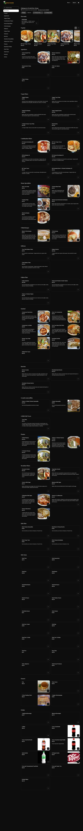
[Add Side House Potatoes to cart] (78, 672)
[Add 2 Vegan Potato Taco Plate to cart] (48, 132)
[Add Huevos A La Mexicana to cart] (78, 504)
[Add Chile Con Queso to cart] (78, 75)
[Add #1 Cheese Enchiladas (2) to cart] (48, 151)
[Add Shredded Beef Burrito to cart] (78, 379)
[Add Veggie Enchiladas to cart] (48, 119)
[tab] (23, 12)
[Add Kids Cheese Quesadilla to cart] (48, 535)
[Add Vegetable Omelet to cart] (78, 478)
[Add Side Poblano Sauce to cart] (78, 606)
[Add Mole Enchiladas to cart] (48, 222)
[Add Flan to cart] (48, 691)
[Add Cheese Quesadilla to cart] (78, 410)
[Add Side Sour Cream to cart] (48, 633)
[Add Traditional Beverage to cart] (48, 722)
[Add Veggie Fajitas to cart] (48, 106)
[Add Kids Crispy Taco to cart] (48, 549)
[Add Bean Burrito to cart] (78, 132)
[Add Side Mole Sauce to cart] (48, 620)
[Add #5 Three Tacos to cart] (48, 177)
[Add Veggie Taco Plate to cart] (78, 106)
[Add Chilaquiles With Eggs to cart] (48, 504)
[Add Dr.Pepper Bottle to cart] (78, 762)
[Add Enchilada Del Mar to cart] (78, 347)
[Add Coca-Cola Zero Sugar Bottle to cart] (78, 748)
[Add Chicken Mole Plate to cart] (78, 195)
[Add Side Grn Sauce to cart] (48, 606)
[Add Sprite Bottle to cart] (48, 762)
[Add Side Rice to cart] (48, 580)
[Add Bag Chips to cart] (78, 659)
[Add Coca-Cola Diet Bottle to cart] (48, 748)
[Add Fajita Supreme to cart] (48, 289)
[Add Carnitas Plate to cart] (48, 208)
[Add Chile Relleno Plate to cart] (48, 271)
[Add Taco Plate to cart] (48, 428)
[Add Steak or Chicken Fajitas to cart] (48, 303)
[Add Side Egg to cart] (78, 633)
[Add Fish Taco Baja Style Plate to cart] (78, 334)
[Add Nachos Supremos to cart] (78, 61)
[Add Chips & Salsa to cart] (48, 88)
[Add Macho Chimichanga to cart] (48, 240)
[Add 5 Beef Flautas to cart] (48, 446)
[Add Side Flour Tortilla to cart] (48, 646)
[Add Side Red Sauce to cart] (78, 593)
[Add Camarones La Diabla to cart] (48, 334)
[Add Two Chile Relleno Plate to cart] (48, 258)
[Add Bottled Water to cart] (48, 788)
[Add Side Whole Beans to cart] (48, 593)
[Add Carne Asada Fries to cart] (71, 40)
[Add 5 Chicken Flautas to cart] (48, 459)
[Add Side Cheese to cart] (78, 620)
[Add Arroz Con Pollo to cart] (48, 195)
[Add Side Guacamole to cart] (78, 567)
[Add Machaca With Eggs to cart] (78, 491)
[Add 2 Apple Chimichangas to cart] (78, 704)
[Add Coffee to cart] (48, 735)
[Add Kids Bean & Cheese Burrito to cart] (78, 535)
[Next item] (78, 28)
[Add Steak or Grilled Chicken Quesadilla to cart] (48, 410)
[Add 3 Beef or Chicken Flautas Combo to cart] (78, 446)
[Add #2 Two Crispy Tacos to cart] (31, 40)
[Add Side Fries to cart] (48, 567)
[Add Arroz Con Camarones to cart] (78, 321)
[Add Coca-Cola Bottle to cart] (78, 735)
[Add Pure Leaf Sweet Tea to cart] (78, 775)
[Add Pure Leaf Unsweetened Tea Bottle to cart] (48, 775)
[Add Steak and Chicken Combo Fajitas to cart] (78, 289)
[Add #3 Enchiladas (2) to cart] (48, 164)
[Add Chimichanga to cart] (78, 240)
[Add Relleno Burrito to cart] (78, 258)
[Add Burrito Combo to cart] (48, 379)
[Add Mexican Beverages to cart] (78, 722)
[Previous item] (75, 28)
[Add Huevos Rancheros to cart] (48, 517)
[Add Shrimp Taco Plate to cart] (58, 40)
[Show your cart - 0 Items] (78, 2)
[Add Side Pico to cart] (48, 659)
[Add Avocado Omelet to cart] (44, 40)
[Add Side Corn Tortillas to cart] (78, 646)
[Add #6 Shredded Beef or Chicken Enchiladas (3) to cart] (78, 177)
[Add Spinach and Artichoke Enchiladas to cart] (78, 208)
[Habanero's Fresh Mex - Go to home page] (8, 2)
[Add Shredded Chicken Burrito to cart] (48, 392)
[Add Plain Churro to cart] (78, 691)
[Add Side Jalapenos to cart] (48, 672)
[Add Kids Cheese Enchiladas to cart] (78, 549)
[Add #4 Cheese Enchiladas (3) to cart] (78, 164)
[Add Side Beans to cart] (78, 580)
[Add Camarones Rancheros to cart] (48, 321)
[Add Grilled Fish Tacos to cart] (48, 360)
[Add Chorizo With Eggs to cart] (48, 491)
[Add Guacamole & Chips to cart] (48, 75)
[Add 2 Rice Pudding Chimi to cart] (48, 704)
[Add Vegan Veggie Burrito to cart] (78, 119)
